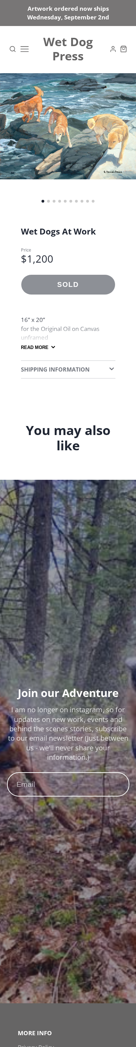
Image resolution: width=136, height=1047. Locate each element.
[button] (42, 201)
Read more (34, 347)
